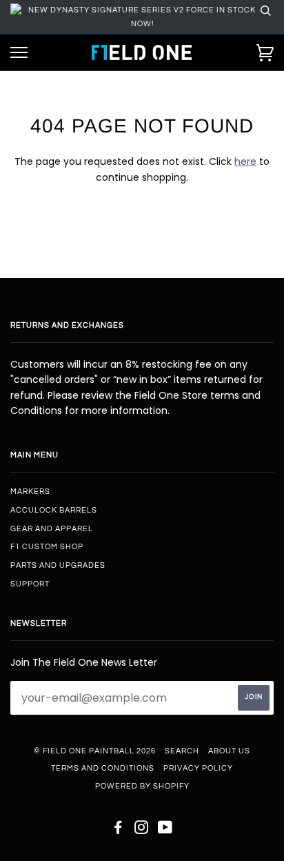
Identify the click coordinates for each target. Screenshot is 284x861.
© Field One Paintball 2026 (95, 751)
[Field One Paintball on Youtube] (165, 830)
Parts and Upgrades (57, 565)
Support (30, 584)
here (245, 161)
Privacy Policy (198, 768)
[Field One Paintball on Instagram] (141, 830)
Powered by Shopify (142, 786)
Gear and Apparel (51, 529)
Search (182, 751)
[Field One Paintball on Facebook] (118, 830)
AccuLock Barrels (53, 510)
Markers (30, 491)
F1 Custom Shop (46, 547)
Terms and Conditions (102, 768)
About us (229, 751)
